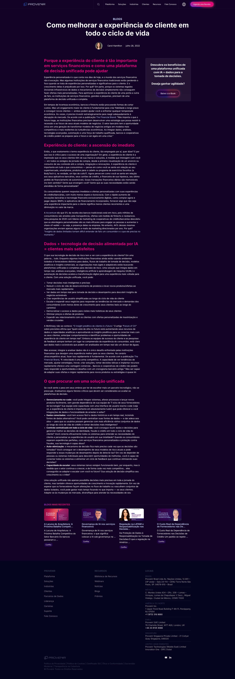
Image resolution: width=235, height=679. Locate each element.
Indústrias (49, 586)
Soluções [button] (122, 4)
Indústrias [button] (134, 4)
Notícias (99, 586)
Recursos (157, 4)
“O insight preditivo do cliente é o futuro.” (93, 326)
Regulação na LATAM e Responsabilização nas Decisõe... (131, 526)
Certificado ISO (94, 663)
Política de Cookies (76, 663)
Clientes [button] (145, 4)
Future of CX (129, 326)
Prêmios (99, 596)
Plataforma (49, 576)
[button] (98, 4)
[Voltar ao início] (34, 4)
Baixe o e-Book (168, 93)
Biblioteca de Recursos (106, 576)
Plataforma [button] (109, 4)
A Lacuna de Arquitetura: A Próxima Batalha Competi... (58, 525)
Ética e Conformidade (113, 663)
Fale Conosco (170, 4)
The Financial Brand (106, 117)
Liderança (49, 601)
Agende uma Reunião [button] (202, 4)
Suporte (48, 611)
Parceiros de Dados (53, 596)
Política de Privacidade (54, 663)
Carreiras (48, 606)
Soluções (48, 581)
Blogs (97, 591)
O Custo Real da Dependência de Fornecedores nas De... (173, 525)
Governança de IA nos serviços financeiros (98, 525)
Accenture (51, 213)
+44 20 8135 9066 (154, 628)
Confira (48, 545)
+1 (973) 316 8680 (154, 614)
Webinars (99, 581)
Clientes (48, 591)
